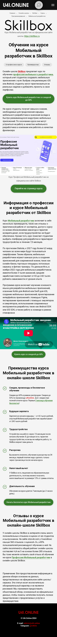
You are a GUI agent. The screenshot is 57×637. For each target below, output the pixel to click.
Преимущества (33, 65)
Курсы (43, 13)
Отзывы (47, 65)
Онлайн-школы (24, 13)
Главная (12, 13)
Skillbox (34, 13)
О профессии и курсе (14, 65)
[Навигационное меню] (52, 5)
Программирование (18, 16)
